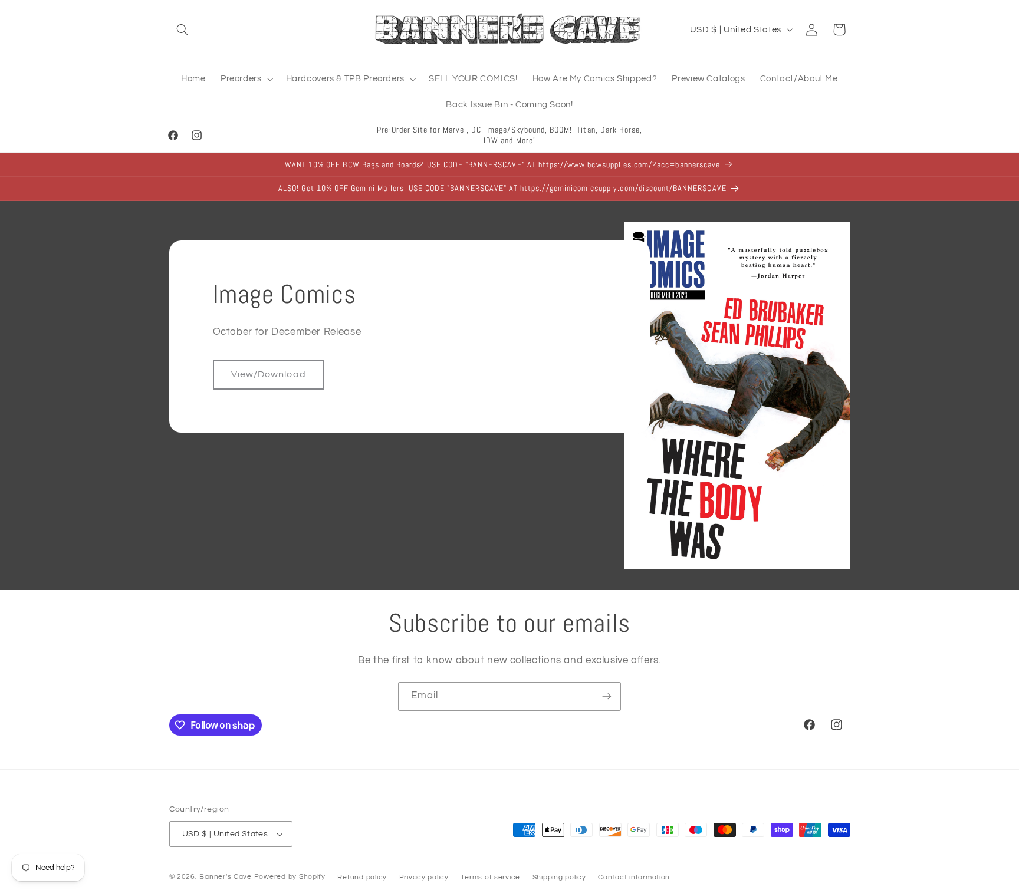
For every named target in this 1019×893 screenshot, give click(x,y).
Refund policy (362, 877)
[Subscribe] (606, 696)
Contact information (634, 877)
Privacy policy (424, 877)
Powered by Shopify (290, 877)
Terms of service (490, 877)
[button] (182, 29)
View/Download (268, 374)
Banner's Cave (225, 877)
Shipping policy (559, 877)
